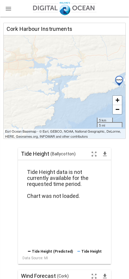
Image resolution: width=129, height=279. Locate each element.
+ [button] (117, 100)
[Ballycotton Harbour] (119, 80)
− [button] (117, 109)
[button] (8, 8)
